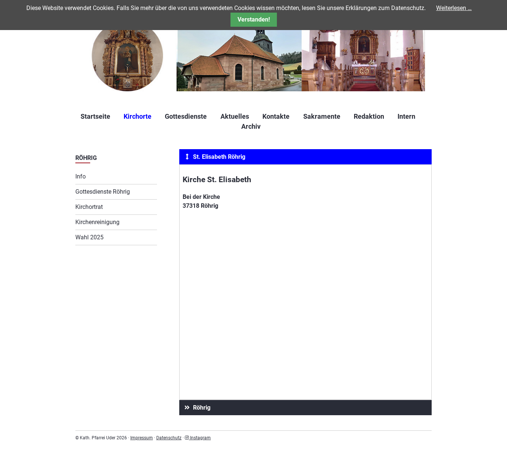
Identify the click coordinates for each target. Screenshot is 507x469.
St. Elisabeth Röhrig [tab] (218, 156)
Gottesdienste (186, 116)
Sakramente (321, 116)
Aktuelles (234, 116)
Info (80, 176)
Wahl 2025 (89, 237)
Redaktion (369, 116)
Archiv (251, 126)
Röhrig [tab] (201, 407)
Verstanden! (254, 19)
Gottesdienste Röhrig (102, 191)
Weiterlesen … (454, 8)
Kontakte (276, 116)
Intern (406, 116)
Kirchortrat (89, 206)
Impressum (141, 437)
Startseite (95, 116)
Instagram (200, 437)
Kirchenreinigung (97, 222)
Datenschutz (168, 437)
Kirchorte (137, 116)
